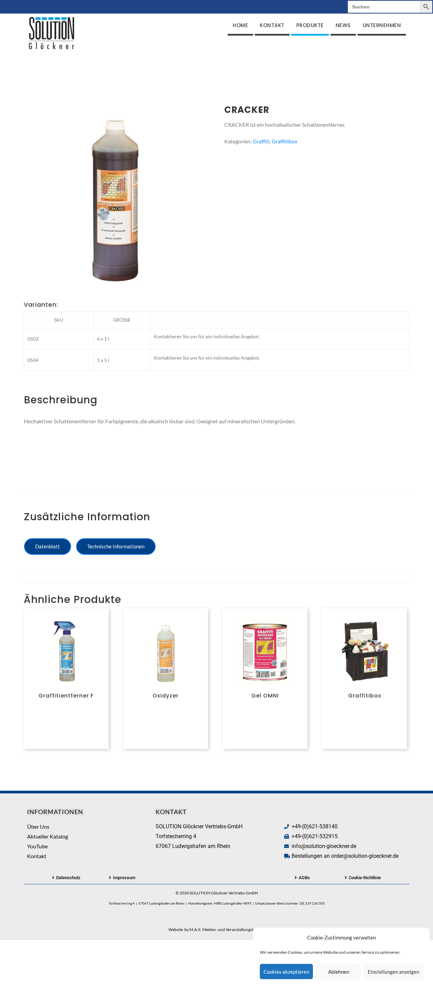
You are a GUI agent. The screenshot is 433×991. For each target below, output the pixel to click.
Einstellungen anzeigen (393, 972)
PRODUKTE (310, 25)
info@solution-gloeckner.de (324, 846)
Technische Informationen (115, 546)
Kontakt (36, 856)
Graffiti (261, 141)
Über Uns (38, 826)
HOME (240, 25)
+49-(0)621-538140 (315, 826)
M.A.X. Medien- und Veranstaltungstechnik (227, 929)
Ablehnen (338, 972)
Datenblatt (47, 546)
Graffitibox (284, 141)
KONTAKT (272, 25)
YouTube (37, 846)
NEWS (343, 25)
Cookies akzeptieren (286, 972)
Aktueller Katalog (47, 836)
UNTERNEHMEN (382, 25)
